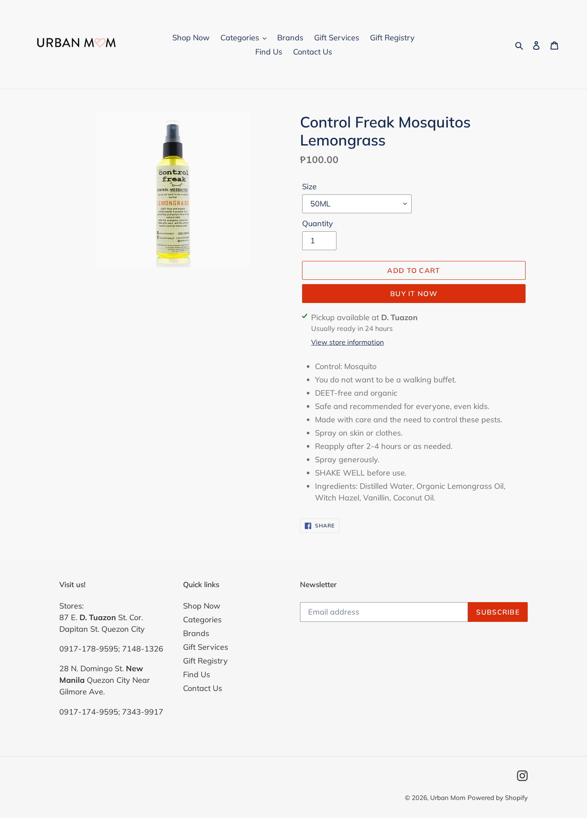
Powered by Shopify (498, 798)
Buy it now (413, 293)
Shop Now (201, 606)
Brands (196, 633)
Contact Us (202, 688)
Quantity (317, 223)
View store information (347, 342)
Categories (202, 619)
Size (309, 186)
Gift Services (205, 647)
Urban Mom (447, 798)
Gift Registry (205, 661)
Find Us (196, 674)
